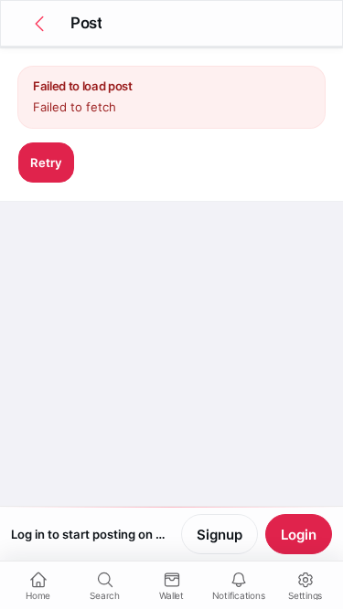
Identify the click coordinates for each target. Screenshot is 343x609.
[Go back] (39, 24)
